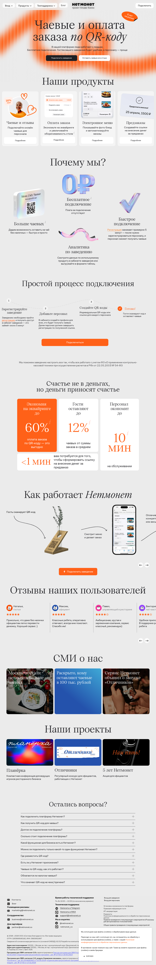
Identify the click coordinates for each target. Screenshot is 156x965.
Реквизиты (108, 914)
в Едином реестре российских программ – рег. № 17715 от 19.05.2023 (45, 955)
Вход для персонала (112, 900)
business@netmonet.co (22, 919)
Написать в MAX (68, 912)
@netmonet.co (66, 923)
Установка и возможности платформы (118, 906)
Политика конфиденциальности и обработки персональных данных (127, 917)
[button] (94, 58)
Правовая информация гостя (115, 909)
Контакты (16, 900)
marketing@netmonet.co (23, 910)
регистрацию (8, 320)
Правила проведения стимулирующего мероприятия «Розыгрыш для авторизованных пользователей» (129, 920)
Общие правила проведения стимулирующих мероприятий (127, 925)
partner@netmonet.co (22, 927)
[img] (29, 691)
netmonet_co (66, 927)
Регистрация (114, 229)
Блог (14, 903)
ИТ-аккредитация (110, 911)
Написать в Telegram (70, 908)
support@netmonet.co (70, 915)
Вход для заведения (111, 898)
